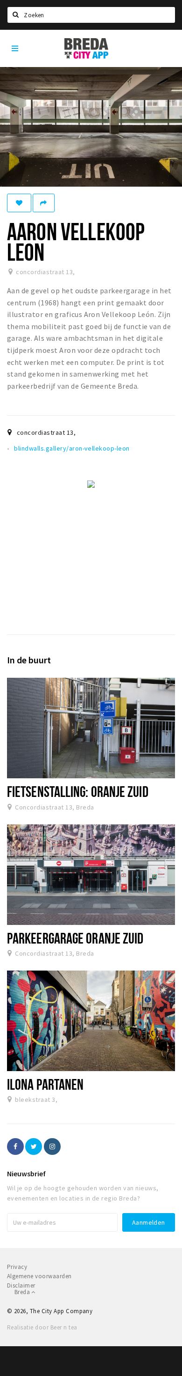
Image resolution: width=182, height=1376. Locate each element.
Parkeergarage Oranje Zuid (75, 938)
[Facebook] (15, 1146)
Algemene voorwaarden (39, 1276)
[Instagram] (52, 1146)
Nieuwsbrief (26, 1173)
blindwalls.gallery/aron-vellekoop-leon (71, 448)
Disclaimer (21, 1285)
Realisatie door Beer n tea (42, 1327)
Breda (22, 1292)
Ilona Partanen (45, 1084)
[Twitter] (33, 1146)
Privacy (17, 1267)
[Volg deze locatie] (19, 203)
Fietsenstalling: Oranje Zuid (77, 791)
